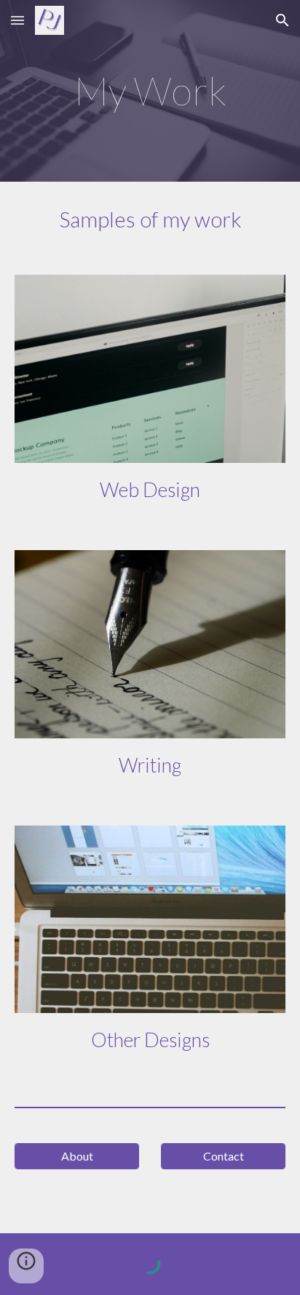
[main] (150, 91)
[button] (17, 20)
